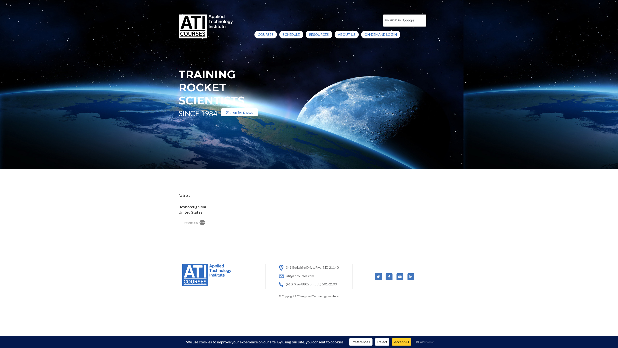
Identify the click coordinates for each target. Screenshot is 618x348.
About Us (346, 34)
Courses (266, 34)
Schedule (291, 34)
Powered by (191, 222)
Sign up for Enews (239, 112)
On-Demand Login (381, 34)
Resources (319, 34)
